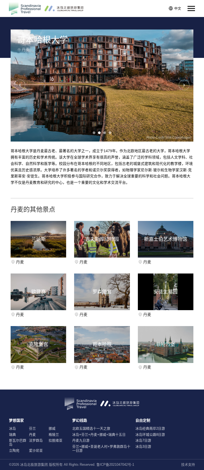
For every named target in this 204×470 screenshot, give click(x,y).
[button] (184, 85)
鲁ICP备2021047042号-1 (115, 465)
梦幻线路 (79, 420)
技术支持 (188, 465)
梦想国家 (16, 420)
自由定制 (142, 420)
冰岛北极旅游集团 (34, 465)
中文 (177, 8)
